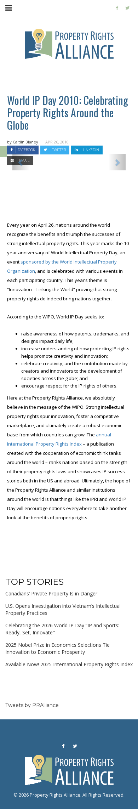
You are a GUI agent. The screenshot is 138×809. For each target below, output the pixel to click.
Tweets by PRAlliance (32, 705)
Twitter (59, 149)
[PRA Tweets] (127, 8)
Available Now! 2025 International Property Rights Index (69, 664)
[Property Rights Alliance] (116, 8)
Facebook (26, 149)
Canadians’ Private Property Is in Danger (51, 593)
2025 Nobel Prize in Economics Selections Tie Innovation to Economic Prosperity (57, 648)
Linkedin (91, 149)
